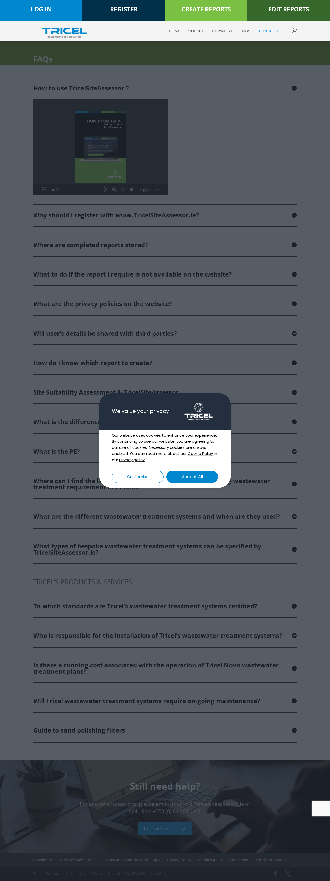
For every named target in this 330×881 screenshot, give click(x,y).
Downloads (223, 31)
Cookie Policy (200, 453)
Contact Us (270, 31)
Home (174, 31)
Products (196, 31)
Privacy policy (132, 459)
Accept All (192, 477)
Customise (137, 477)
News (247, 31)
